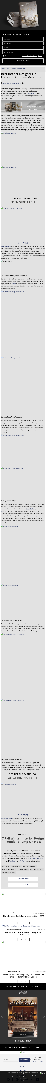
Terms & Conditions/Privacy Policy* (32, 56)
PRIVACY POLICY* (38, 1061)
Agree (23, 1080)
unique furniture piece (8, 872)
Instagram (40, 858)
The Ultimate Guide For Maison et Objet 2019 (23, 916)
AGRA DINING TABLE (23, 778)
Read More (23, 923)
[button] (44, 1016)
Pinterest (33, 858)
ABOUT (22, 1066)
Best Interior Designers (14, 929)
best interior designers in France (11, 866)
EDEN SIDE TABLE (23, 202)
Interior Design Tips (14, 972)
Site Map (22, 1071)
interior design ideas (36, 869)
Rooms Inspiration (18, 69)
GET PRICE (23, 242)
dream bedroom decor (9, 869)
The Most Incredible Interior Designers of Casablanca (23, 933)
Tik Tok (22, 861)
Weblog (18, 83)
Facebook (12, 861)
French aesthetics (23, 869)
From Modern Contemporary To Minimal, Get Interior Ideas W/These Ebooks (23, 975)
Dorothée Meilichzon (29, 866)
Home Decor (5, 69)
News (14, 913)
